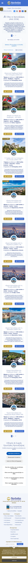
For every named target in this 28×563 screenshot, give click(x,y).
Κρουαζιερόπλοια (8, 524)
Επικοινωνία (18, 524)
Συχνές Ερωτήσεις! (15, 529)
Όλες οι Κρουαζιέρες (8, 516)
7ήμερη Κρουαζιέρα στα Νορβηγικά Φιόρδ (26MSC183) (14, 413)
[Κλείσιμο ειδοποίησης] (14, 547)
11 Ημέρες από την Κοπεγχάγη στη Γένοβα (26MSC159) (13, 159)
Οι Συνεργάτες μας (19, 520)
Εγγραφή (20, 544)
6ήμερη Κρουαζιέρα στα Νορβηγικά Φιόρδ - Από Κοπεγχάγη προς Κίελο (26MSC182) (13, 372)
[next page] (16, 36)
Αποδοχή (14, 557)
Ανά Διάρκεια (7, 520)
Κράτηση (9, 91)
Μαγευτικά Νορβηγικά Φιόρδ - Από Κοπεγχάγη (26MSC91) (14, 74)
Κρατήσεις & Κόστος (14, 453)
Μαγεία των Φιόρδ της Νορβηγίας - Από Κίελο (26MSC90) (14, 117)
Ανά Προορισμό (7, 518)
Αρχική (9, 8)
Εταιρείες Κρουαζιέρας (20, 518)
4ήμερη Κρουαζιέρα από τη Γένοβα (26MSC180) (13, 286)
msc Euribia (19, 50)
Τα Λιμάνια (13, 536)
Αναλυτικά (14, 560)
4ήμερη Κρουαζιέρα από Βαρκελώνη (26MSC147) (13, 201)
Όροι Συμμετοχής (15, 538)
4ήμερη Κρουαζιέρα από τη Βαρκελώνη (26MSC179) (13, 244)
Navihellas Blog (18, 522)
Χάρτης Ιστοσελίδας (11, 510)
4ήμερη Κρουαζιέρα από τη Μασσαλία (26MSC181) (13, 328)
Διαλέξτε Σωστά (14, 534)
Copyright (19, 510)
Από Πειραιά (7, 522)
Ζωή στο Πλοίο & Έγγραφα (14, 461)
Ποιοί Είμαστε (18, 516)
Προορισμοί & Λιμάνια (14, 457)
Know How (13, 532)
